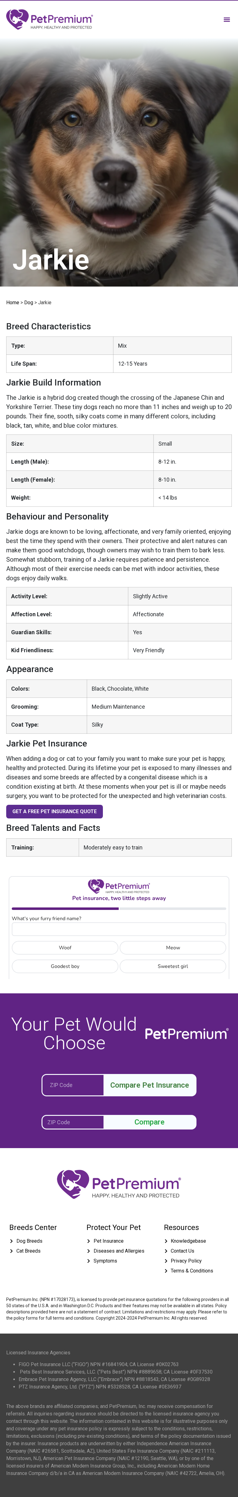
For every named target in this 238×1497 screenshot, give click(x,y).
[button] (227, 19)
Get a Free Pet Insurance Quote (54, 811)
